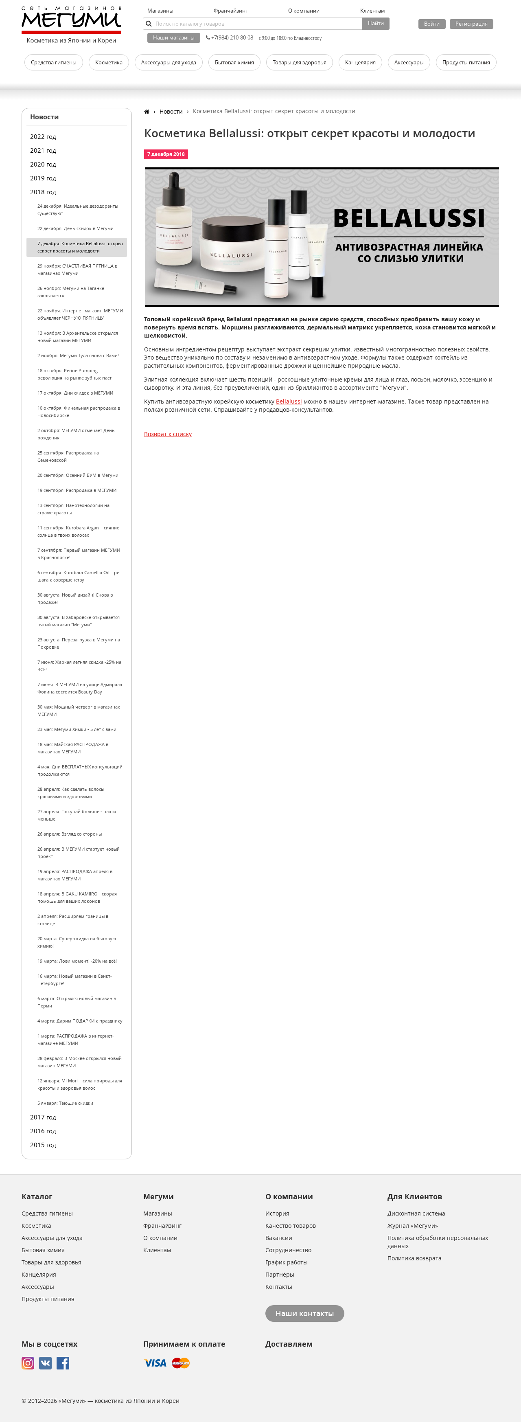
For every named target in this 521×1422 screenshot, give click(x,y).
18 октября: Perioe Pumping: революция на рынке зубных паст (74, 374)
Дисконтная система (416, 1213)
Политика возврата (414, 1258)
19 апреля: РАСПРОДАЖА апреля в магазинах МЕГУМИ (74, 875)
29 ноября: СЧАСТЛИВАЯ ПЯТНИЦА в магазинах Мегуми (77, 269)
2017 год (43, 1117)
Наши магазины (174, 37)
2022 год (43, 136)
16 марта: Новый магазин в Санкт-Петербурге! (74, 979)
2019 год (43, 178)
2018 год (43, 192)
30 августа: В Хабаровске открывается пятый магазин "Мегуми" (78, 621)
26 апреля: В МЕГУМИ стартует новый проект (78, 852)
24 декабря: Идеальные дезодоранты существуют (77, 209)
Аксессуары (38, 1286)
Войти (432, 23)
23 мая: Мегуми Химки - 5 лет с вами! (77, 729)
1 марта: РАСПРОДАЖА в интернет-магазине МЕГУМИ (75, 1039)
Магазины (160, 10)
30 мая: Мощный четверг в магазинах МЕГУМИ (78, 710)
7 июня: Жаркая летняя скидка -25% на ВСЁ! (79, 665)
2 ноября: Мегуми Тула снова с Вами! (78, 355)
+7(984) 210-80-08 (231, 37)
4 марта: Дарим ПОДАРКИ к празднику (80, 1021)
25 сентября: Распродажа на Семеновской (68, 456)
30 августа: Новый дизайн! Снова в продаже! (75, 598)
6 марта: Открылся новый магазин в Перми (76, 1002)
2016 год (43, 1131)
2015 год (43, 1145)
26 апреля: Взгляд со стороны (69, 834)
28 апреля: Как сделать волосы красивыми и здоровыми (70, 792)
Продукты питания (48, 1299)
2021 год (43, 150)
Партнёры (279, 1274)
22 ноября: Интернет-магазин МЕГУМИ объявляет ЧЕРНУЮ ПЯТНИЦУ (80, 314)
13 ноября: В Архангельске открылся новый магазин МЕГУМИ (77, 336)
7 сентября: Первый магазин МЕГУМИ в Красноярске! (78, 553)
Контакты (278, 1286)
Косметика (36, 1225)
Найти (376, 23)
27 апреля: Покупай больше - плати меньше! (76, 815)
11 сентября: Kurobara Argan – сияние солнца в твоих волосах (78, 531)
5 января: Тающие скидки (65, 1103)
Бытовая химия (43, 1250)
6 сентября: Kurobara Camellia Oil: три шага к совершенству (78, 576)
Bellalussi (289, 401)
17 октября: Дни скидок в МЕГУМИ (75, 393)
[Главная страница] (146, 111)
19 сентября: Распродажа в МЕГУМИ (76, 490)
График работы (286, 1262)
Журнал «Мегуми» (412, 1225)
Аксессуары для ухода (52, 1238)
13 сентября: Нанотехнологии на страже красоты (73, 509)
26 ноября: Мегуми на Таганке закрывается (70, 291)
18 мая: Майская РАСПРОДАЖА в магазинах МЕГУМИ (72, 748)
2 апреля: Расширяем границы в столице (72, 919)
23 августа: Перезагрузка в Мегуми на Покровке (78, 643)
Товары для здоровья (51, 1262)
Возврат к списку (168, 434)
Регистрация (471, 23)
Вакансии (278, 1238)
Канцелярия (39, 1274)
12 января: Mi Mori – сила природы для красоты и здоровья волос (79, 1084)
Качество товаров (290, 1225)
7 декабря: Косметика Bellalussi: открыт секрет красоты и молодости (80, 247)
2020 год (43, 164)
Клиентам (157, 1250)
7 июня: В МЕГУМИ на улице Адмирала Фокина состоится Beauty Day (79, 688)
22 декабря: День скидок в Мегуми (75, 228)
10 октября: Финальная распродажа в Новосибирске (78, 411)
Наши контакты (305, 1313)
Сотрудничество (288, 1250)
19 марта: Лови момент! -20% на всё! (77, 961)
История (277, 1213)
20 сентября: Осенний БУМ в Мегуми (77, 475)
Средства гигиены (47, 1213)
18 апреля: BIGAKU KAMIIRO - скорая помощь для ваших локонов (77, 897)
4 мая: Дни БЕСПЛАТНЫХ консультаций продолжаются (80, 770)
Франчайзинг (231, 10)
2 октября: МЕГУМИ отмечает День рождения (76, 434)
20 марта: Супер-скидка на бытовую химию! (76, 942)
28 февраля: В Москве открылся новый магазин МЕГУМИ (79, 1062)
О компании (160, 1238)
